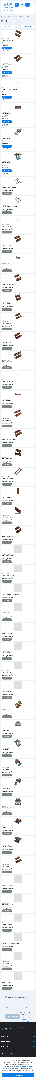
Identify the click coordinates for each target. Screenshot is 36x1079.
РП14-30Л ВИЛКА (7, 459)
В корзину (8, 48)
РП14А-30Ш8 (6, 982)
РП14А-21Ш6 (6, 788)
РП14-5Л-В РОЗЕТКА (8, 691)
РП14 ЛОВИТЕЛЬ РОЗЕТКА (9, 206)
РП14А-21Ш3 (6, 114)
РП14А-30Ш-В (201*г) (8, 905)
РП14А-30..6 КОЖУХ (8, 808)
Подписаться (14, 1016)
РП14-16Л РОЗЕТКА (7, 40)
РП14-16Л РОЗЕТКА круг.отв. (10, 381)
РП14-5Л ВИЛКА (6, 653)
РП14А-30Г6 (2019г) (7, 846)
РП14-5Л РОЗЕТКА (7, 672)
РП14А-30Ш (5, 866)
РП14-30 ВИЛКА (6, 420)
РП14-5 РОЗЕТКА (7, 633)
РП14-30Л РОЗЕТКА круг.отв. (10, 536)
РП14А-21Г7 (5, 749)
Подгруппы (7, 26)
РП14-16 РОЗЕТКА (7, 342)
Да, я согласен (18, 1075)
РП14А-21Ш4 (6, 138)
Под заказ (6, 193)
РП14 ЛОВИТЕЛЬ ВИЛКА (9, 187)
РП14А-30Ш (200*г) (7, 885)
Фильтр (27, 26)
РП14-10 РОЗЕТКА (7, 245)
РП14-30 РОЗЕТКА (7, 64)
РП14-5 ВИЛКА (6, 614)
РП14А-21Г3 (5, 711)
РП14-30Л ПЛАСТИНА (8, 478)
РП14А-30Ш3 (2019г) (8, 924)
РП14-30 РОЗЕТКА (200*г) (9, 439)
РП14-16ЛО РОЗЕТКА (8, 400)
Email (7, 1007)
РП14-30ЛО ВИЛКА (7, 556)
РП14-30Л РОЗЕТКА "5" (8, 517)
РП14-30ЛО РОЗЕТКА (8, 575)
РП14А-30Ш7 (6, 963)
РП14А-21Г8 (5, 769)
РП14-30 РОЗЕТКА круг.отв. (10, 89)
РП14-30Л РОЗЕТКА (7, 497)
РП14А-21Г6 (5, 730)
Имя (7, 1002)
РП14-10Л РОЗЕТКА (7, 284)
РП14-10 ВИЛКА (6, 226)
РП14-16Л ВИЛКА (7, 362)
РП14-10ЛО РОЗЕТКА (8, 303)
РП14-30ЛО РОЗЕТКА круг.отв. (10, 594)
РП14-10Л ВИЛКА (7, 265)
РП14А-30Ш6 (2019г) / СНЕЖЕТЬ (11, 943)
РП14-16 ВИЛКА (6, 323)
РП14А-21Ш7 (6, 163)
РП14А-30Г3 (5, 827)
